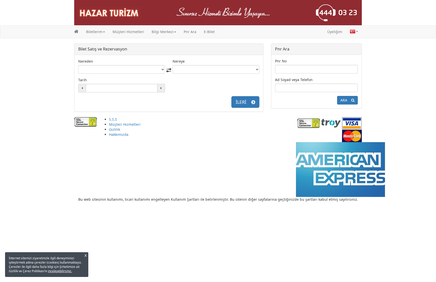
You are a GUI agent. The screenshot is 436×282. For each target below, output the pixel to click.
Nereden (85, 61)
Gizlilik (114, 129)
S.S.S (113, 119)
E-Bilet (209, 31)
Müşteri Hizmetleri (128, 31)
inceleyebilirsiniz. (60, 271)
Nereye (179, 61)
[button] (95, 31)
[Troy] (331, 122)
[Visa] (352, 122)
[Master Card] (352, 135)
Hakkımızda (118, 134)
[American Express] (340, 169)
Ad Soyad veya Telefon (294, 79)
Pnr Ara (190, 31)
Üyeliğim (334, 31)
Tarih (82, 80)
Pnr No (281, 61)
